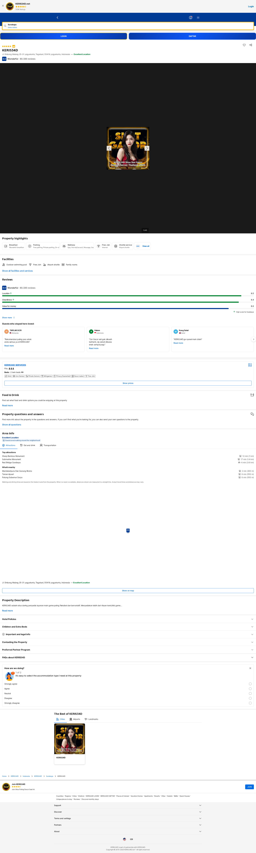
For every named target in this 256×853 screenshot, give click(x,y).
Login (251, 6)
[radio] (128, 684)
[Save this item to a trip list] (244, 45)
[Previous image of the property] (109, 148)
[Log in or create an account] (190, 17)
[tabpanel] (128, 465)
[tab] (8, 445)
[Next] (253, 339)
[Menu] (198, 17)
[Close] (3, 6)
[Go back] (58, 17)
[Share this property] (250, 45)
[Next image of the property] (147, 148)
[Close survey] (250, 668)
